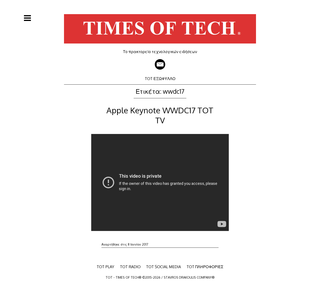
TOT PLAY (105, 266)
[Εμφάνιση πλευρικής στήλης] (27, 18)
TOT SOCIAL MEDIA (163, 266)
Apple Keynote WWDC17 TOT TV (159, 115)
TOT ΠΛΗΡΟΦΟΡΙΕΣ (205, 266)
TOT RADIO (130, 266)
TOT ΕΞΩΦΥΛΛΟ (160, 78)
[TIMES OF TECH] (160, 46)
